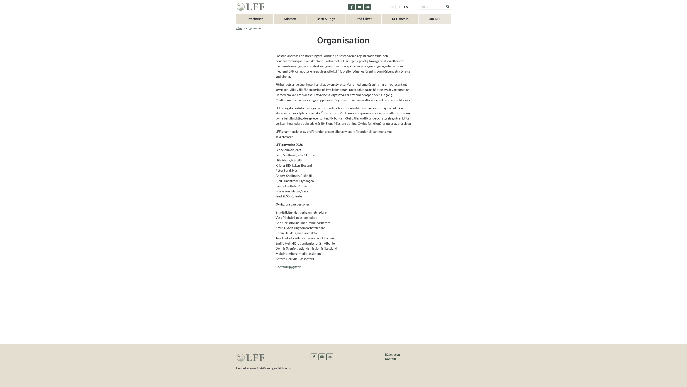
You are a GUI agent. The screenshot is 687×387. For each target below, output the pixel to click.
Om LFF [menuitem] (435, 19)
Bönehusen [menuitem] (255, 19)
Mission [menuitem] (290, 19)
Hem (239, 28)
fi (399, 7)
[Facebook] (351, 7)
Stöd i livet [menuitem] (363, 19)
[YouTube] (359, 7)
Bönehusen (392, 354)
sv (392, 7)
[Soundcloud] (367, 7)
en (406, 7)
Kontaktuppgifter (288, 267)
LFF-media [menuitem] (400, 19)
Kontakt (390, 359)
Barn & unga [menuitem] (326, 19)
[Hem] (250, 6)
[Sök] (448, 6)
